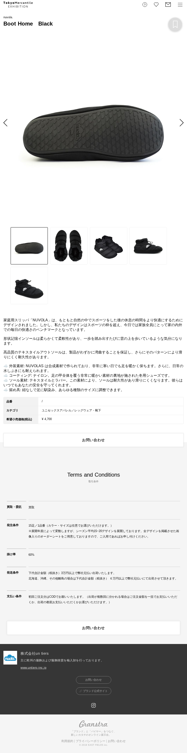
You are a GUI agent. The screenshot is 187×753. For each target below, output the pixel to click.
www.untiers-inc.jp (33, 667)
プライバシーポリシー (90, 741)
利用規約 (67, 741)
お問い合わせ (117, 741)
